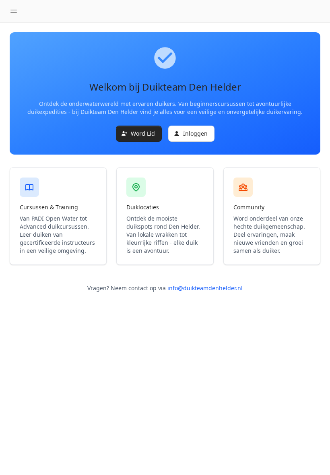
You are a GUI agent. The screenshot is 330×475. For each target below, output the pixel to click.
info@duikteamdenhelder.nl (205, 288)
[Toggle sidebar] (14, 11)
